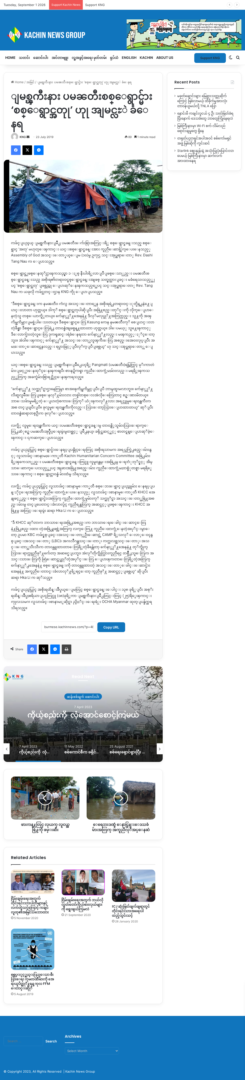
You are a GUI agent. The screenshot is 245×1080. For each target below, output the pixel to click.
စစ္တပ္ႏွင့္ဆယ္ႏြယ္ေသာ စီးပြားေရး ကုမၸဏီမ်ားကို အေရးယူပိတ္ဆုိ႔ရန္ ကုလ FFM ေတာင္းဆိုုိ (32, 981)
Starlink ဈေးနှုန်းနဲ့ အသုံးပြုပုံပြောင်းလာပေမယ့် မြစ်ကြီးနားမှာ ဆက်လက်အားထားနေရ (205, 156)
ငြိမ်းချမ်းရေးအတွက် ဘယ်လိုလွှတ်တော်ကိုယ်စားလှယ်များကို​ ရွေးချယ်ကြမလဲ (82, 904)
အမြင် (30, 82)
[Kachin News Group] (122, 34)
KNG (23, 137)
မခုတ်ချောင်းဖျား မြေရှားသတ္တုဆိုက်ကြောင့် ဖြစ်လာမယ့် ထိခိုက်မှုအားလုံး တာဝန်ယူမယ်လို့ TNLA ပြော (202, 101)
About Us (164, 57)
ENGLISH (129, 57)
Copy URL (111, 627)
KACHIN (146, 57)
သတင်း (24, 57)
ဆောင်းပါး (40, 57)
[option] (83, 714)
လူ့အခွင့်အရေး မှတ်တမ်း (89, 57)
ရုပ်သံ (114, 57)
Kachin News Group (80, 1071)
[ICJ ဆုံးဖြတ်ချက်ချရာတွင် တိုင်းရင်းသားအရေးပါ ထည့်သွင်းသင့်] (133, 886)
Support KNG (95, 5)
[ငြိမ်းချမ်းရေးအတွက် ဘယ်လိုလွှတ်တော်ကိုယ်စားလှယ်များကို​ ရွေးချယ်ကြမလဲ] (83, 882)
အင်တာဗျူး (60, 57)
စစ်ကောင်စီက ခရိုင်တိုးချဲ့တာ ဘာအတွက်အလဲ (83, 714)
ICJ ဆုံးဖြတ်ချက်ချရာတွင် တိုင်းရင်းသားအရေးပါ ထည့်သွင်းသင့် (131, 911)
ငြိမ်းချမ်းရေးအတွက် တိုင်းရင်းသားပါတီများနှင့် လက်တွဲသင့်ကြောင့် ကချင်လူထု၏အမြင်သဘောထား (30, 905)
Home (10, 57)
